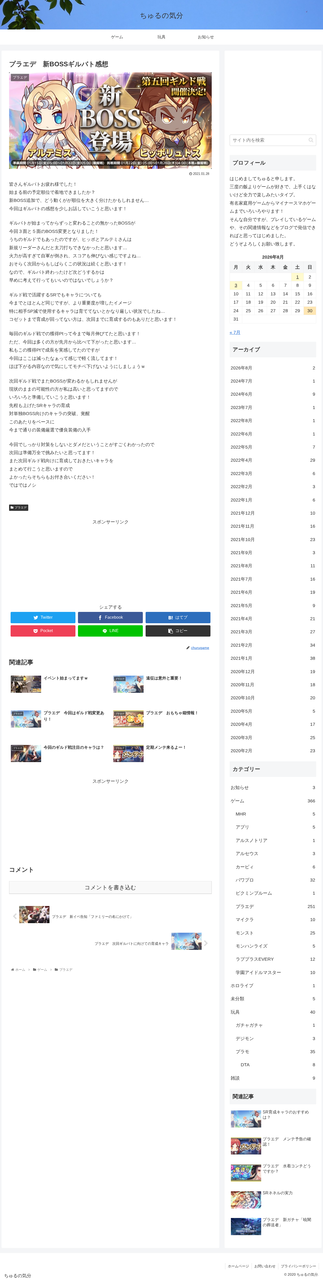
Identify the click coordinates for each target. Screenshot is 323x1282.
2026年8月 (273, 367)
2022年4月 (273, 460)
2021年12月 (273, 513)
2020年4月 (273, 724)
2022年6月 (273, 433)
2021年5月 (273, 605)
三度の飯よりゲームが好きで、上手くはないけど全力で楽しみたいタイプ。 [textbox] (273, 190)
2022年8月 (273, 420)
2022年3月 (273, 473)
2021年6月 (273, 592)
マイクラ (275, 919)
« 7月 (235, 332)
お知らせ (273, 787)
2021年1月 (273, 658)
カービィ (275, 866)
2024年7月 (273, 381)
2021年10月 (273, 539)
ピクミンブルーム (275, 893)
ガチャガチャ (275, 1025)
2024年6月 (273, 394)
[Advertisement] (110, 561)
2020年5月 (273, 711)
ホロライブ (273, 985)
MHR (275, 814)
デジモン (275, 1038)
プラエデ (21, 507)
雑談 (273, 1078)
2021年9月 (273, 552)
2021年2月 (273, 645)
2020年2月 (273, 750)
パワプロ (275, 880)
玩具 (273, 1012)
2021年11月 (273, 526)
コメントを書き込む (110, 887)
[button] (311, 140)
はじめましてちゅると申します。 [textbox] (264, 178)
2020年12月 (273, 671)
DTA (278, 1064)
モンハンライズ (275, 946)
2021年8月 (273, 565)
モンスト (275, 932)
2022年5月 (273, 447)
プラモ (275, 1051)
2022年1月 (273, 500)
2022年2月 (273, 486)
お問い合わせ (265, 1266)
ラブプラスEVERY (275, 959)
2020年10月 (273, 697)
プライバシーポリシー (298, 1266)
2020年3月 (273, 737)
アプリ (275, 827)
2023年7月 (273, 407)
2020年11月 (273, 684)
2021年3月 (273, 631)
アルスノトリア (275, 840)
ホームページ (238, 1266)
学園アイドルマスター (275, 972)
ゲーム (273, 800)
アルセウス (275, 853)
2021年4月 (273, 618)
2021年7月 (273, 579)
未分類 (273, 998)
